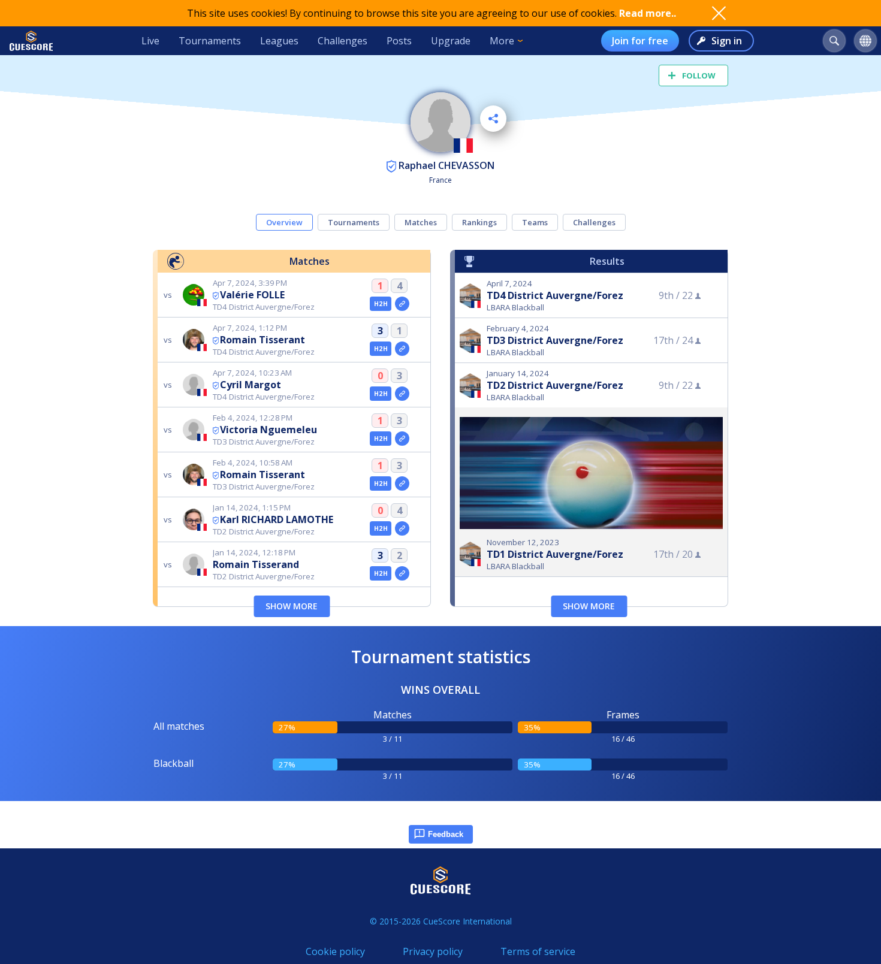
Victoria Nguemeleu (268, 429)
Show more (291, 606)
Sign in (726, 40)
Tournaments (210, 40)
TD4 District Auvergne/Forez (555, 295)
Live (150, 40)
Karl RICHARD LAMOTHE (276, 519)
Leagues (279, 40)
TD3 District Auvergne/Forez (555, 340)
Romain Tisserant (262, 339)
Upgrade (450, 40)
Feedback (445, 834)
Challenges (342, 40)
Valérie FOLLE (252, 294)
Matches (421, 222)
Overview (284, 222)
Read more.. (647, 13)
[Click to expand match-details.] (402, 304)
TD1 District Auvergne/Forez (555, 554)
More (502, 40)
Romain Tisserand (256, 564)
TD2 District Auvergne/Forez (555, 385)
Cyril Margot (250, 384)
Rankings (479, 222)
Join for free (640, 40)
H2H (381, 304)
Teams (535, 222)
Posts (399, 40)
